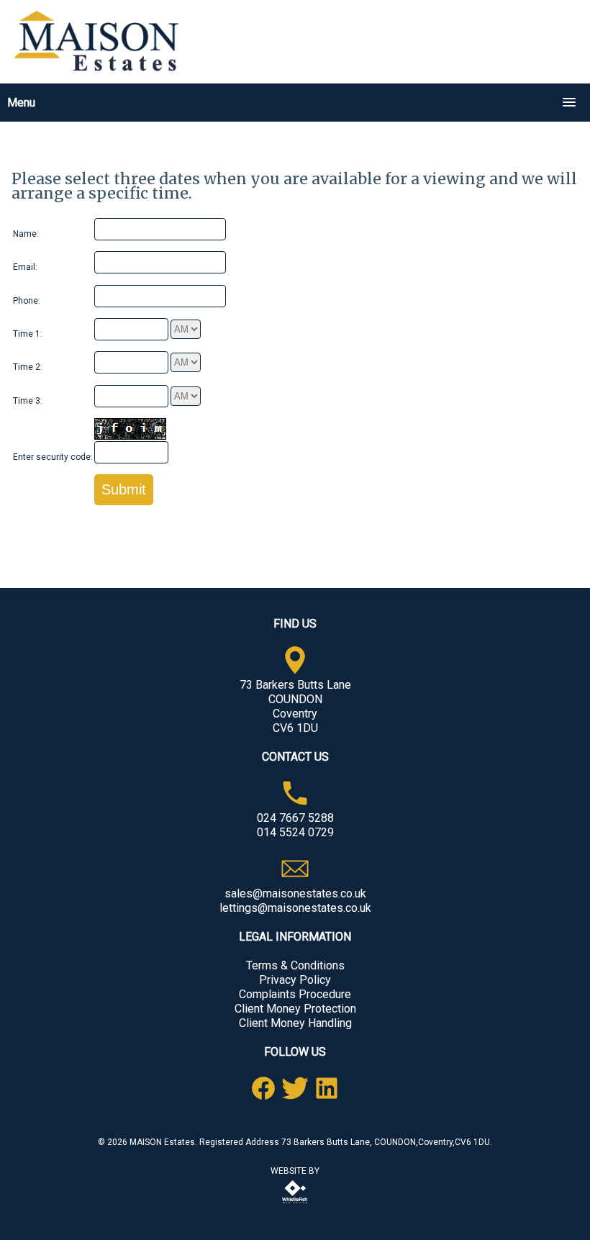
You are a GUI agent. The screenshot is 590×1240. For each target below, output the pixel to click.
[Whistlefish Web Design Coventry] (295, 1204)
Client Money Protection (295, 1008)
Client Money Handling (295, 1023)
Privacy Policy (295, 980)
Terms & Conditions (295, 965)
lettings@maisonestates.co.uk (295, 908)
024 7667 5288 (295, 818)
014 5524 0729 (295, 832)
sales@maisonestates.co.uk (295, 893)
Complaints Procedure (295, 994)
